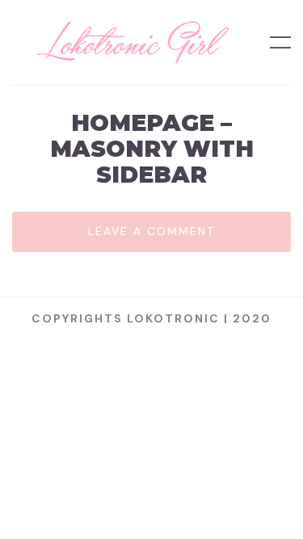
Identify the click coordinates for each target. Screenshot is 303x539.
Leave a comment (151, 231)
